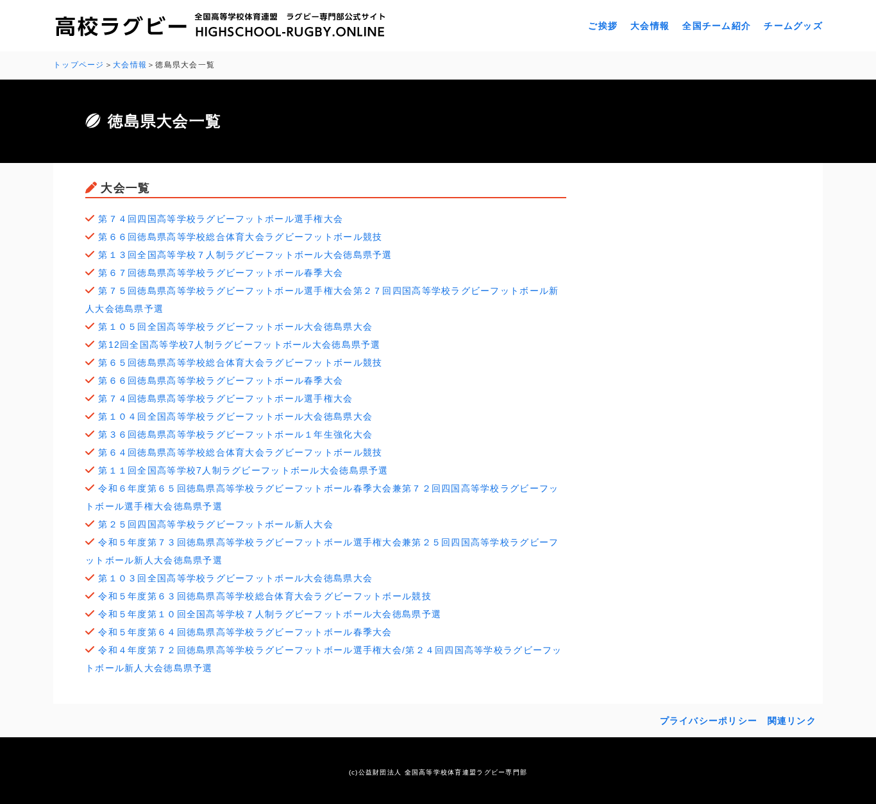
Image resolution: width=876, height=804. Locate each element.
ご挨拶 (603, 26)
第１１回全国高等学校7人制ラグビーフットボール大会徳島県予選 (243, 470)
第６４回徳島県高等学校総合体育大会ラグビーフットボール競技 (240, 452)
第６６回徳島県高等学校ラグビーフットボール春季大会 (220, 380)
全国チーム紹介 (716, 26)
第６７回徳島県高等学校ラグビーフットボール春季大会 (220, 273)
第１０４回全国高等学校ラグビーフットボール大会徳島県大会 (235, 416)
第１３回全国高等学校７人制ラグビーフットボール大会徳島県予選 (245, 255)
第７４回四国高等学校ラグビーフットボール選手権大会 (220, 219)
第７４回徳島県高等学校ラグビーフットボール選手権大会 (225, 398)
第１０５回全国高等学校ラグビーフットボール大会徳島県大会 (235, 326)
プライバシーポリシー (709, 720)
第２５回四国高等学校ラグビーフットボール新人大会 (215, 524)
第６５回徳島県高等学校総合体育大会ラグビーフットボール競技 (240, 362)
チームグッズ (793, 26)
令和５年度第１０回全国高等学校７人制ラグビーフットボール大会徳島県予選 (269, 614)
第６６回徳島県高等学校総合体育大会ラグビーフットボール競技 (240, 237)
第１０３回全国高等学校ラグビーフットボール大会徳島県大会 (235, 578)
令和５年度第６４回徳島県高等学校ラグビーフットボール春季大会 (245, 632)
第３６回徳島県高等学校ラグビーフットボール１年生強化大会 (235, 434)
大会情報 (650, 26)
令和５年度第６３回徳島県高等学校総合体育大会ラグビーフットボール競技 (265, 596)
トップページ (79, 64)
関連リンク (792, 720)
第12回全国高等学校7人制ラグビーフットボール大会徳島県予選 (239, 344)
